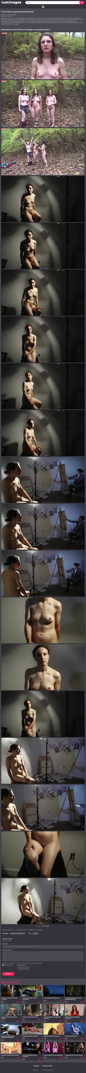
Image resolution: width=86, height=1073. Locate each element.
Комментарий (6, 950)
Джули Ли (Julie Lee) (71, 1036)
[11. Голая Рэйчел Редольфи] (43, 527)
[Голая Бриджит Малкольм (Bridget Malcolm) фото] (53, 1010)
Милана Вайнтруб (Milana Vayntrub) (72, 1017)
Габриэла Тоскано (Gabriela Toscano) (9, 998)
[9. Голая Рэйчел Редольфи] (43, 433)
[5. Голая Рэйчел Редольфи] (43, 246)
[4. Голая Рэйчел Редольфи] (43, 199)
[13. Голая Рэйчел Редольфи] (43, 620)
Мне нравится (37, 926)
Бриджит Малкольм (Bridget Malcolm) (52, 1017)
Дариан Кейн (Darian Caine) (51, 1036)
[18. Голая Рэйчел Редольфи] (43, 854)
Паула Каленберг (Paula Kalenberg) (29, 998)
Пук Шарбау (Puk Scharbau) (52, 998)
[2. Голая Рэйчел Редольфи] (43, 103)
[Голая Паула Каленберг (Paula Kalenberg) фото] (32, 991)
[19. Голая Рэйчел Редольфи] (43, 901)
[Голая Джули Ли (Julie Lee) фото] (75, 1029)
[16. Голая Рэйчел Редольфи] (43, 761)
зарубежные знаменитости (18, 933)
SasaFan (40, 1070)
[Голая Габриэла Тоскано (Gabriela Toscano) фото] (11, 991)
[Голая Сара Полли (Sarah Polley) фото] (32, 1010)
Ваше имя (5, 944)
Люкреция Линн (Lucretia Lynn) (74, 1055)
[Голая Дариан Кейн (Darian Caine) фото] (53, 1029)
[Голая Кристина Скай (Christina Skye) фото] (11, 1048)
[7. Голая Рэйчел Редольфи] (43, 339)
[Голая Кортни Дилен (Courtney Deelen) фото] (53, 1048)
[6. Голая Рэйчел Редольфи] (43, 293)
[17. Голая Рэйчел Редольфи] (43, 808)
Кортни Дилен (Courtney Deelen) (53, 1055)
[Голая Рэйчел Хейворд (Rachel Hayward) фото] (32, 1048)
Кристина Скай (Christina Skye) (10, 1055)
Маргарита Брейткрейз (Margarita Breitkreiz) (8, 1036)
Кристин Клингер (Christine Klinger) (9, 1017)
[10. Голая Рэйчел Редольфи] (43, 480)
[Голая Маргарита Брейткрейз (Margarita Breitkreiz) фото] (11, 1029)
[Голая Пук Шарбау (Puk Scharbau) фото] (53, 991)
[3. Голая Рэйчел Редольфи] (43, 151)
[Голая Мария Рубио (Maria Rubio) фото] (32, 1029)
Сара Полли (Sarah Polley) (30, 1017)
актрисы (35, 933)
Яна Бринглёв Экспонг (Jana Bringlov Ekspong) (73, 998)
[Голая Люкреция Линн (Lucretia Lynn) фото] (75, 1048)
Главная (36, 1066)
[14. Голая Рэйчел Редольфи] (43, 667)
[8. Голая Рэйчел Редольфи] (43, 386)
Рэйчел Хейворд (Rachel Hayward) (30, 1055)
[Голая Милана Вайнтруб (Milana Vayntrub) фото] (75, 1010)
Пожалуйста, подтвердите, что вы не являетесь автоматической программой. (22, 963)
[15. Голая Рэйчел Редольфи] (43, 714)
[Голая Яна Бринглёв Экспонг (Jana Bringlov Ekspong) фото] (75, 991)
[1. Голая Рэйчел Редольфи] (43, 55)
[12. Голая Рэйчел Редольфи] (43, 573)
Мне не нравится (39, 926)
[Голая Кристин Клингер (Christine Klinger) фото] (11, 1010)
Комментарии (7, 939)
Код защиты (20, 965)
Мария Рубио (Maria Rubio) (30, 1036)
